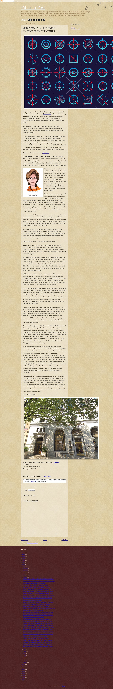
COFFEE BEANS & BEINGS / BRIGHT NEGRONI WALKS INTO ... (38, 579)
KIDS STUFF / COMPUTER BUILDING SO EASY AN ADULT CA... (38, 634)
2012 (23, 677)
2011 (23, 679)
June (25, 651)
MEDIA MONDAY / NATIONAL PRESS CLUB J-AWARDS (36, 606)
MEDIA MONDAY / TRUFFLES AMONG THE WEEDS (35, 636)
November (26, 570)
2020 (23, 564)
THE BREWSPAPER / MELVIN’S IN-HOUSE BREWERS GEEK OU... (39, 581)
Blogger (63, 686)
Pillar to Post (33, 7)
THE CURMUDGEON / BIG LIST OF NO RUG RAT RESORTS (37, 619)
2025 (23, 554)
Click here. (45, 153)
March (25, 658)
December (26, 568)
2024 (23, 556)
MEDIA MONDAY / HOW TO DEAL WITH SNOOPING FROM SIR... (38, 591)
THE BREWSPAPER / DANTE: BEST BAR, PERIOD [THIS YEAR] (38, 612)
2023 (23, 558)
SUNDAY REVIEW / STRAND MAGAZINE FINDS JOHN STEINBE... (38, 623)
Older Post (64, 540)
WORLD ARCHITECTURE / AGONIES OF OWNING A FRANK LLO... (38, 602)
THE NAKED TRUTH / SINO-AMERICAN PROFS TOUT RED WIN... (38, 632)
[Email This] (28, 490)
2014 (23, 673)
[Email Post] (26, 490)
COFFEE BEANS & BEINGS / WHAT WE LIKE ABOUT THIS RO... (38, 625)
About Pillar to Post (75, 29)
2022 (23, 560)
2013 (23, 675)
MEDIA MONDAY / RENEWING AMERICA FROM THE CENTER (37, 621)
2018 (23, 664)
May (25, 653)
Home (45, 540)
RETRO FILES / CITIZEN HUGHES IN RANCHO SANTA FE (36, 604)
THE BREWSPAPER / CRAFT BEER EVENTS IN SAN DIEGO (37, 644)
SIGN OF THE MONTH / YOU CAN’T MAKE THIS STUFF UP (37, 589)
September (26, 575)
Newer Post (24, 540)
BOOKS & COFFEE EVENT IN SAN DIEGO (33, 610)
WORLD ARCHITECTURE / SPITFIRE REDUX (33, 617)
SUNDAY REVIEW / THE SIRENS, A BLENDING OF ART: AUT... (37, 593)
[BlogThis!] (30, 490)
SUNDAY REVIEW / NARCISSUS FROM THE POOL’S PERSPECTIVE (39, 608)
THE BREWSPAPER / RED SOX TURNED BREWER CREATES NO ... (39, 627)
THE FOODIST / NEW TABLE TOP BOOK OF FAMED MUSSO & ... (38, 646)
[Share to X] (31, 490)
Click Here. (47, 476)
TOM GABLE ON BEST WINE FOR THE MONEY (34, 583)
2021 (23, 562)
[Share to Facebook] (33, 490)
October (25, 573)
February (26, 660)
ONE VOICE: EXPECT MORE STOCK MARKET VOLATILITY (37, 587)
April (25, 655)
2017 (23, 667)
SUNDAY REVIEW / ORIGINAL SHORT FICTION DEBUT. (36, 638)
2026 (23, 552)
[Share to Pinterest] (34, 490)
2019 (23, 567)
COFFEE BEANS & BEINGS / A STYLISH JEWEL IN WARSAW (37, 640)
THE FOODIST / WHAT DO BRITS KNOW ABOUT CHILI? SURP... (38, 629)
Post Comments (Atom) (32, 543)
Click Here (56, 462)
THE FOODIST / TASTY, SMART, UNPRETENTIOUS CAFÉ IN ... (38, 615)
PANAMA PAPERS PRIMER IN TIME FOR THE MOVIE (35, 585)
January (25, 662)
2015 (23, 671)
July (25, 649)
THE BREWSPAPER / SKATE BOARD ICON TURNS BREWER (37, 598)
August (25, 577)
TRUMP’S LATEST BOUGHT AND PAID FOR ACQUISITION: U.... (38, 642)
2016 (23, 669)
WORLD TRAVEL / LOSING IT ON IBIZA (32, 600)
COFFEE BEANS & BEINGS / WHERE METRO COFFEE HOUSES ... (39, 595)
